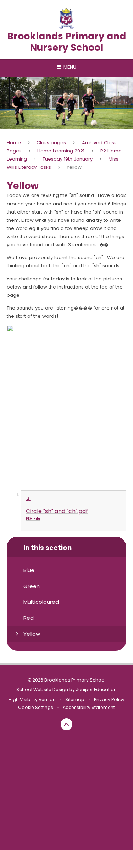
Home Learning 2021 (60, 150)
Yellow (74, 167)
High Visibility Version (32, 699)
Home (14, 142)
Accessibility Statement (89, 707)
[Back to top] (67, 724)
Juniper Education (96, 690)
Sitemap (74, 699)
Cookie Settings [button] (35, 707)
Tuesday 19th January (68, 159)
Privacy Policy (109, 699)
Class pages (51, 142)
